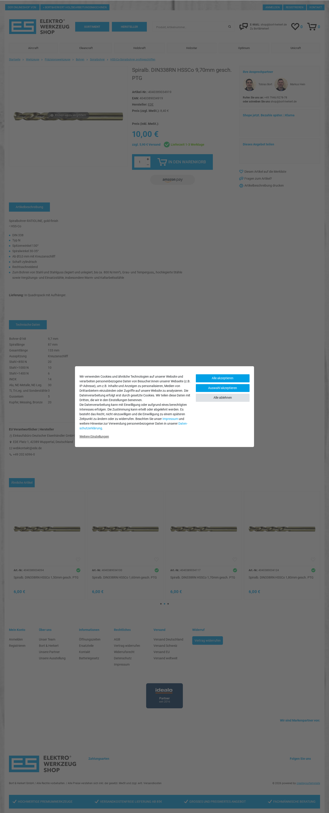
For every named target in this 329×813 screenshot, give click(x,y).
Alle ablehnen (223, 397)
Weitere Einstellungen (94, 436)
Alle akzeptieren (222, 378)
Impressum (170, 419)
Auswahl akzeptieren (222, 388)
